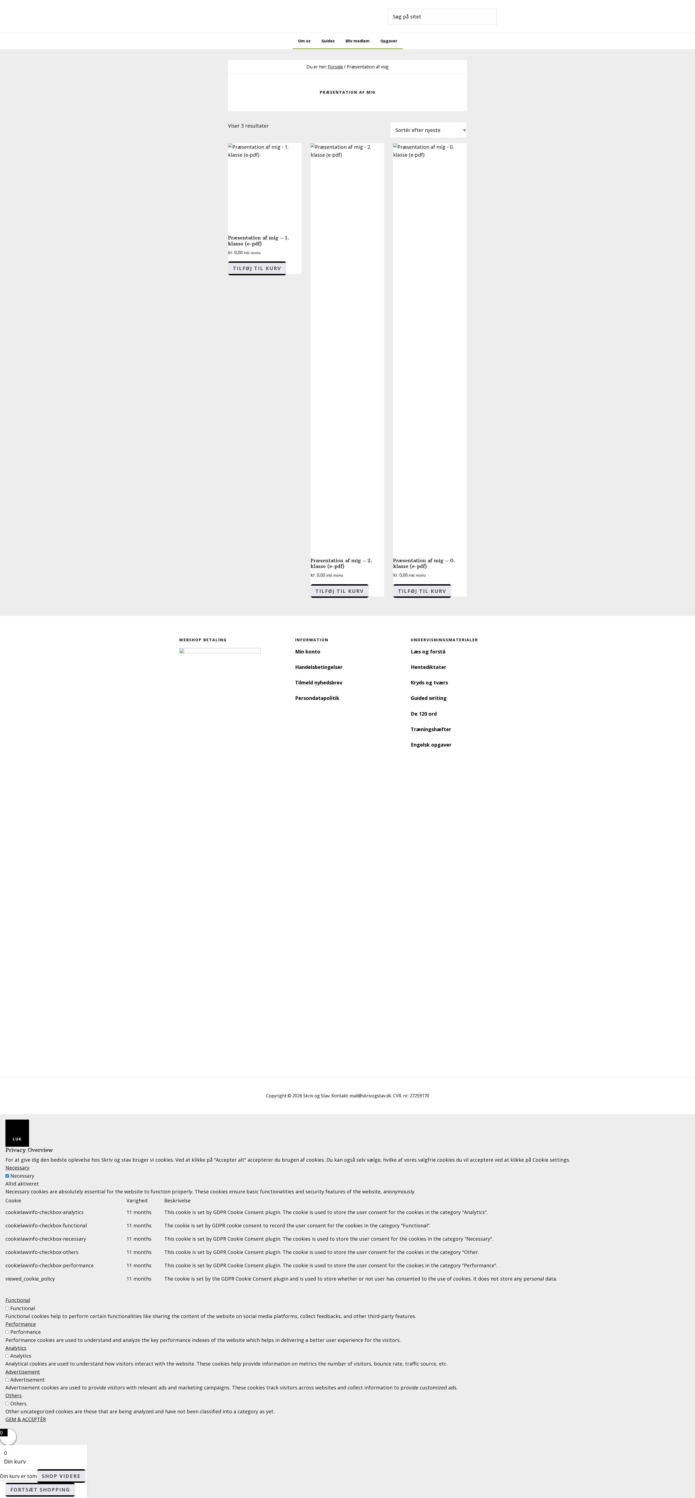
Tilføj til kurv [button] (257, 268)
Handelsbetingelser (319, 667)
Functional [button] (17, 1300)
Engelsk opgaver (431, 744)
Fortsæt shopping (40, 1489)
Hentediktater (428, 667)
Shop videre (61, 1476)
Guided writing (429, 698)
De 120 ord (424, 713)
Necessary (22, 1176)
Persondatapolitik (317, 698)
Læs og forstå (428, 651)
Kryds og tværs (429, 682)
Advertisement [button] (22, 1372)
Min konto (307, 651)
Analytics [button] (15, 1348)
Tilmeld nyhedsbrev (318, 682)
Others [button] (13, 1395)
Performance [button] (20, 1324)
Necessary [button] (17, 1167)
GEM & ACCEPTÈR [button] (25, 1419)
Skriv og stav (239, 16)
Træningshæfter (431, 729)
